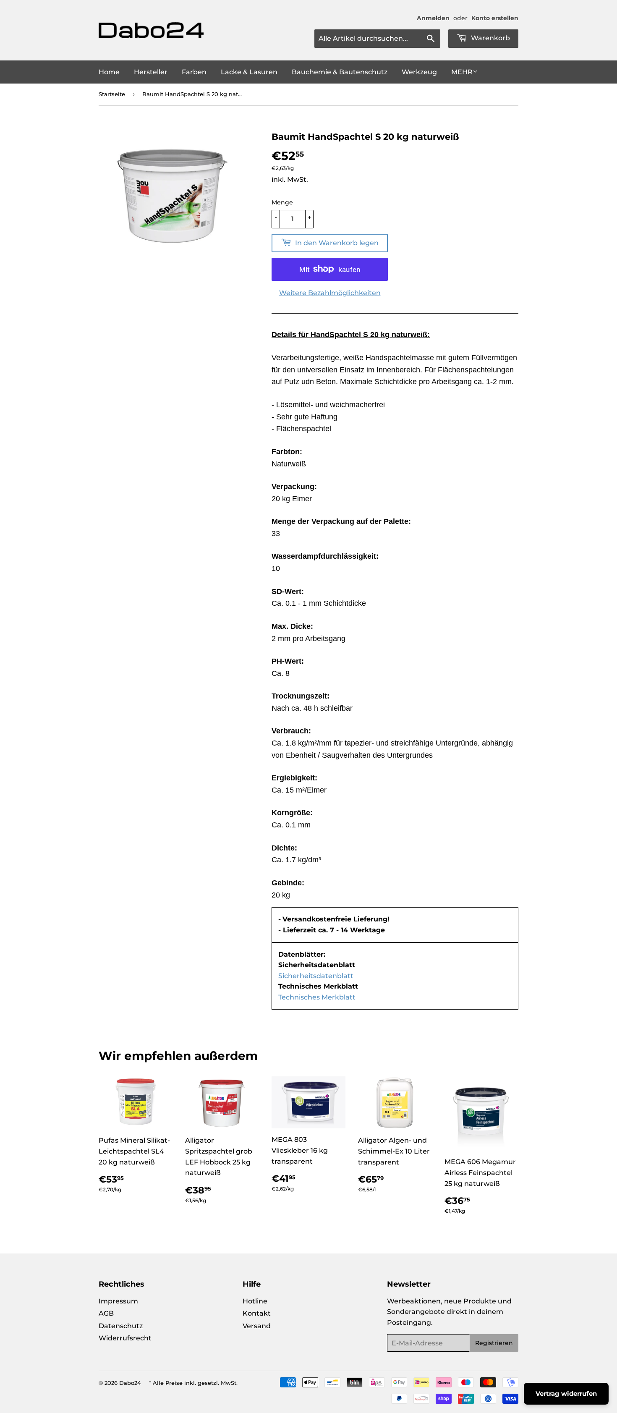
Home (109, 72)
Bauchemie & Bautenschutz (339, 72)
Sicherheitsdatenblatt (315, 976)
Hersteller (150, 72)
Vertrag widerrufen (566, 1393)
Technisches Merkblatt (317, 997)
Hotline (255, 1301)
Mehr (462, 72)
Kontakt (257, 1313)
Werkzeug (419, 72)
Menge (282, 202)
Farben (194, 72)
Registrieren (494, 1343)
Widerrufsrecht (125, 1338)
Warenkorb (489, 38)
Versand (257, 1326)
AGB (106, 1313)
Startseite (112, 94)
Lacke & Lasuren (249, 72)
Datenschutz (121, 1326)
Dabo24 (130, 1382)
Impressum (118, 1301)
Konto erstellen (494, 18)
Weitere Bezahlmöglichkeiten (330, 293)
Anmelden (433, 18)
